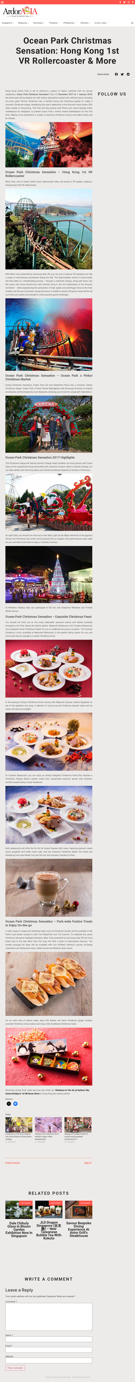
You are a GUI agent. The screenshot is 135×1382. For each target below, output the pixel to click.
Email (9, 1346)
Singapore (7, 22)
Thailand (53, 22)
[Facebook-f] (120, 2)
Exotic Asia (101, 22)
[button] (2, 2)
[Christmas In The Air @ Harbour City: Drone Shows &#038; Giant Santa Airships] (18, 1125)
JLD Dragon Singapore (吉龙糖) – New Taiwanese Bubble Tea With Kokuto (48, 1230)
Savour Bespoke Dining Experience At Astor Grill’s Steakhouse (78, 1229)
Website (9, 1356)
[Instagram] (129, 2)
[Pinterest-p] (133, 2)
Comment (11, 1301)
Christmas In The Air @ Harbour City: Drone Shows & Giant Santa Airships (18, 1136)
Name (9, 1335)
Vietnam (84, 22)
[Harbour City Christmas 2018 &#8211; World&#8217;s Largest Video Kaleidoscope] (48, 1125)
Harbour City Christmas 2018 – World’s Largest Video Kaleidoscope (47, 1136)
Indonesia (38, 22)
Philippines (69, 22)
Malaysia (23, 22)
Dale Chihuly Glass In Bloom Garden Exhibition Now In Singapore (19, 1229)
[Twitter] (124, 2)
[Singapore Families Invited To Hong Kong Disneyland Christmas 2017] (77, 1125)
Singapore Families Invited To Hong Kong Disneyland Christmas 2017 (76, 1136)
